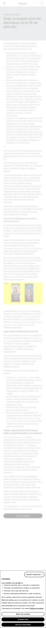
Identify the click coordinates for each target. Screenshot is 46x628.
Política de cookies (37, 608)
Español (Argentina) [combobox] (33, 574)
